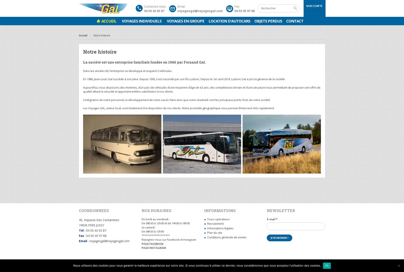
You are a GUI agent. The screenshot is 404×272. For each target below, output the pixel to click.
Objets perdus (268, 21)
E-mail (272, 219)
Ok (327, 265)
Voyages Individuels (141, 21)
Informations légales (220, 228)
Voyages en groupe (185, 21)
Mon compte (314, 6)
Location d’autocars (229, 21)
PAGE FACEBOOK (152, 244)
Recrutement (215, 224)
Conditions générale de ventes (227, 237)
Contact (294, 21)
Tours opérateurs (218, 219)
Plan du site (214, 233)
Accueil (108, 21)
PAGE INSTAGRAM (154, 248)
